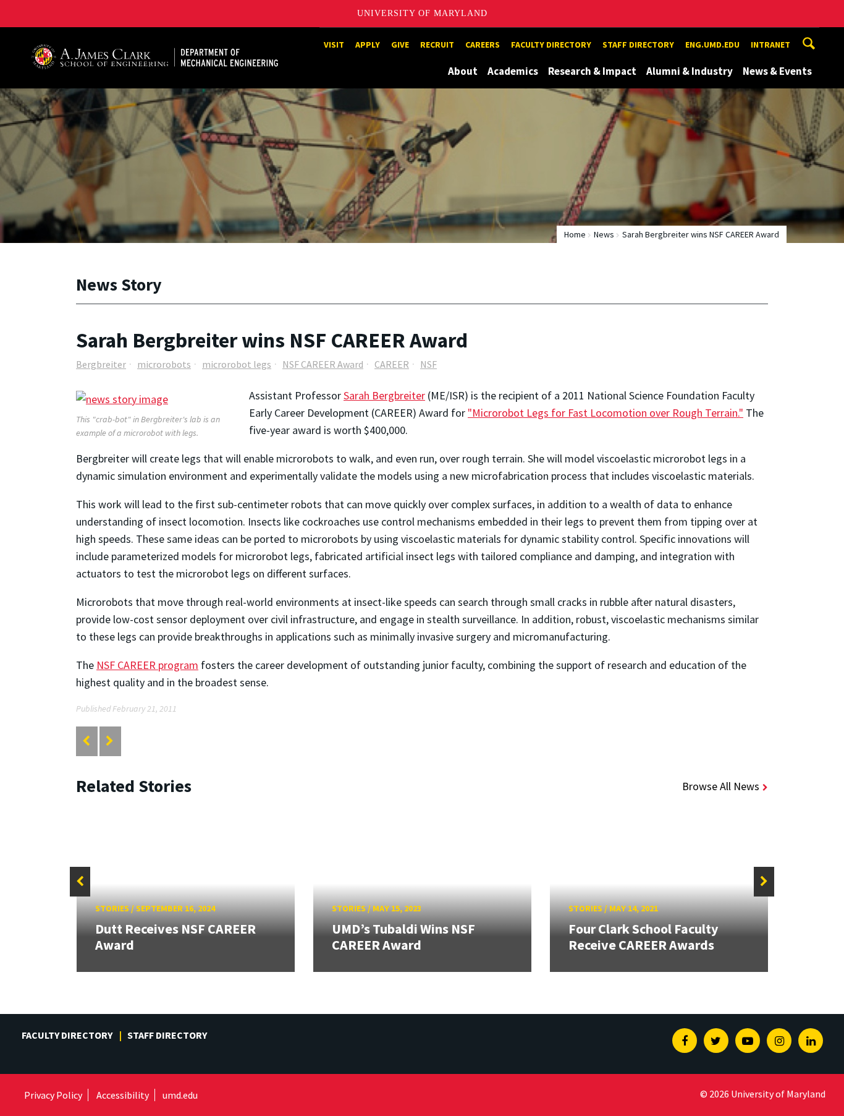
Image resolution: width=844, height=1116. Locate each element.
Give (400, 44)
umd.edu (180, 1095)
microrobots (164, 364)
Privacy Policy (53, 1095)
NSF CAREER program (147, 665)
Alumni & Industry (689, 71)
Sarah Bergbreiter (384, 395)
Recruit (437, 44)
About (463, 71)
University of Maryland (422, 13)
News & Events (777, 71)
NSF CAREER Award (322, 364)
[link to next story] (110, 741)
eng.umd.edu (712, 44)
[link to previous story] (86, 741)
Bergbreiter (101, 364)
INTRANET (770, 44)
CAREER (391, 364)
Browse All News (720, 786)
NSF (428, 364)
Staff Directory (638, 44)
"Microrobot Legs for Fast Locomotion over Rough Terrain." (605, 413)
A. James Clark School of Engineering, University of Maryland (154, 39)
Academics (512, 71)
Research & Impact (592, 71)
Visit (334, 44)
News (604, 234)
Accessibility (122, 1095)
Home (575, 234)
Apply (367, 44)
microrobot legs (236, 364)
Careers (482, 44)
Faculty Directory (551, 44)
